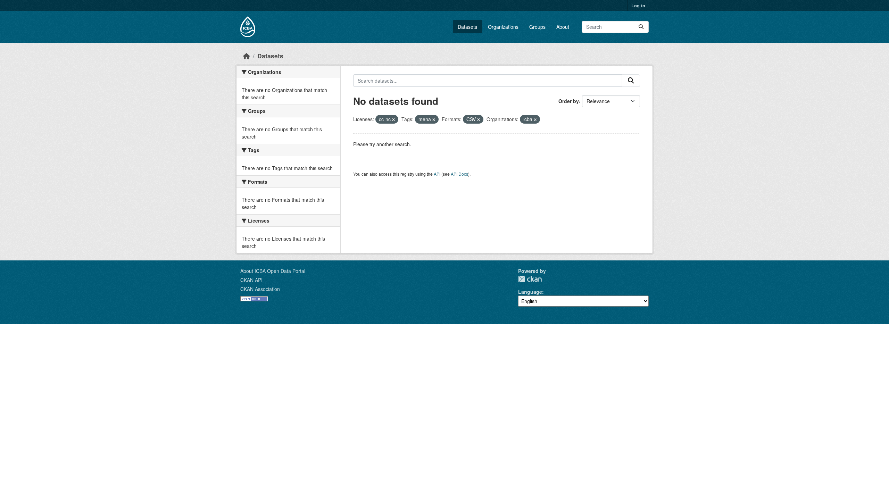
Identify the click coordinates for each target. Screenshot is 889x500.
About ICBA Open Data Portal (272, 270)
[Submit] (641, 27)
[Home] (246, 55)
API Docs (459, 174)
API (437, 174)
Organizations (503, 26)
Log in (638, 5)
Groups (537, 26)
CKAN (530, 279)
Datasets (467, 26)
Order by (568, 101)
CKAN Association (260, 288)
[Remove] (393, 119)
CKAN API (251, 279)
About (562, 26)
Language (530, 291)
